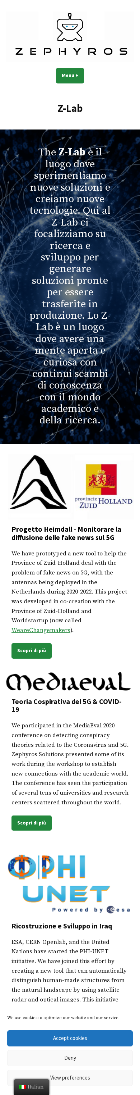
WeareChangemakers (40, 630)
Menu (73, 75)
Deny (70, 1057)
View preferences (70, 1077)
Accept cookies (70, 1038)
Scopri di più (31, 650)
